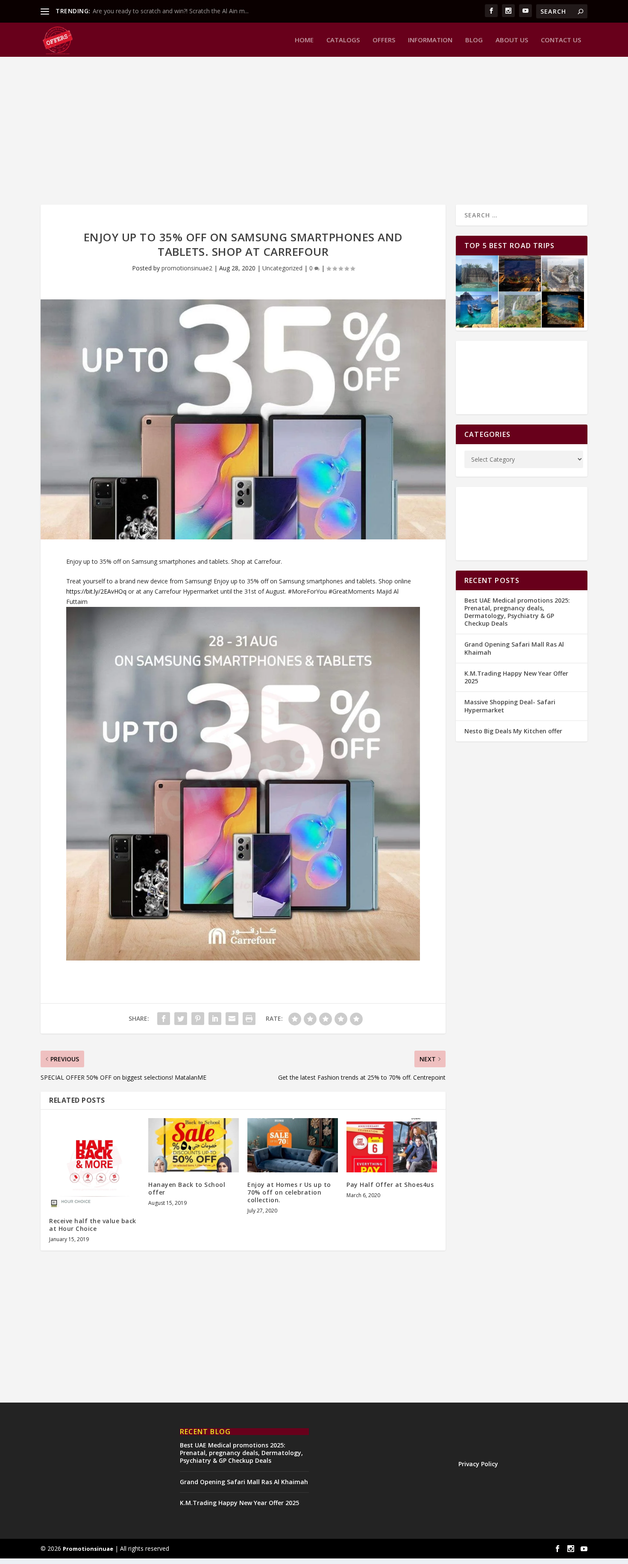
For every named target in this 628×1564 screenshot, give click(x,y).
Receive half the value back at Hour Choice (92, 1225)
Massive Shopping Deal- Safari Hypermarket (509, 706)
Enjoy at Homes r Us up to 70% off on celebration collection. (289, 1192)
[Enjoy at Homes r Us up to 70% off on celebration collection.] (292, 1145)
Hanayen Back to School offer (186, 1188)
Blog (474, 40)
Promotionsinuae (88, 1548)
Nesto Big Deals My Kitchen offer (513, 731)
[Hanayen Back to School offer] (193, 1145)
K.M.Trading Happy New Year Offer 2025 (516, 677)
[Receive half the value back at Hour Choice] (94, 1163)
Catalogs (343, 40)
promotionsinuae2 (186, 268)
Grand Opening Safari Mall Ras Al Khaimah (514, 648)
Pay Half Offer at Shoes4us (390, 1184)
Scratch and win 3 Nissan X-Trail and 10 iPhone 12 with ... (171, 11)
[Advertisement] (297, 127)
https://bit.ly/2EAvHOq (96, 591)
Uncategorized (282, 268)
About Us (512, 40)
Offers (384, 40)
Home (304, 40)
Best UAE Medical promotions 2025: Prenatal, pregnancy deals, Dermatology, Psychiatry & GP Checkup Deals (517, 612)
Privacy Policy (478, 1464)
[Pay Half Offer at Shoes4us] (391, 1145)
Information (430, 40)
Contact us (561, 40)
